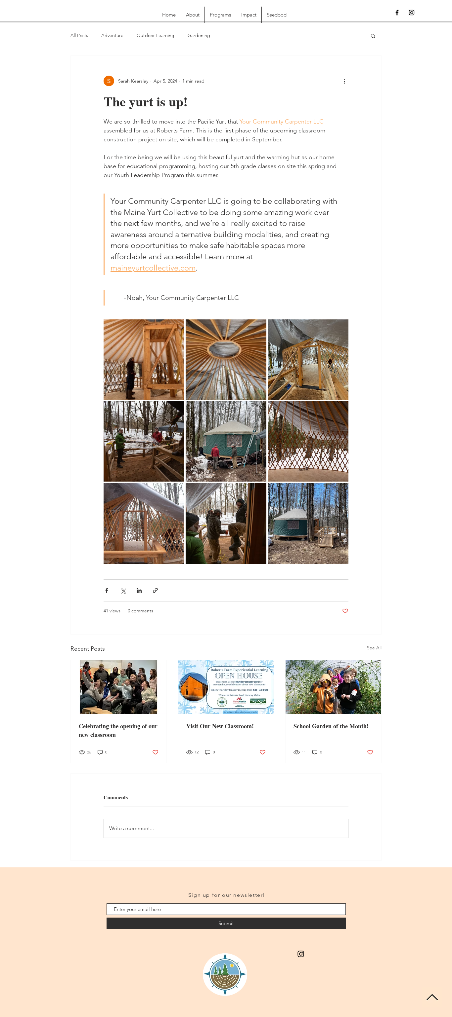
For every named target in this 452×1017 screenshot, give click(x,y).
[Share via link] (155, 590)
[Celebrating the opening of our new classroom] (118, 687)
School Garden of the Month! (331, 726)
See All (374, 648)
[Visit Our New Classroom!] (226, 687)
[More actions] (344, 81)
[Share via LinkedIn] (139, 590)
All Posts (79, 35)
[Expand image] (144, 359)
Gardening (199, 35)
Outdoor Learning (155, 35)
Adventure (112, 35)
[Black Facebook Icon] (397, 12)
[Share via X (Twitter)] (123, 590)
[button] (373, 35)
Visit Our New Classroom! (220, 726)
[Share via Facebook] (107, 590)
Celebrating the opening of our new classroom (118, 730)
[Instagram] (300, 954)
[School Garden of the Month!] (333, 687)
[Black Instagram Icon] (411, 12)
